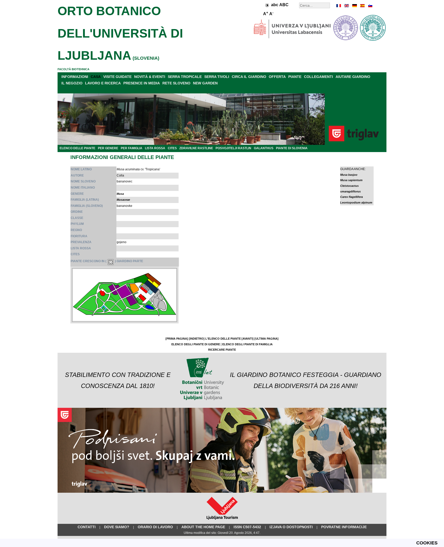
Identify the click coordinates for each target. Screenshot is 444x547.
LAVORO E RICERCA (103, 83)
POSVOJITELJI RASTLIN (233, 148)
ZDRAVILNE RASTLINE (196, 148)
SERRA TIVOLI (216, 77)
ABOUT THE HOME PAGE (203, 527)
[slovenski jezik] (369, 5)
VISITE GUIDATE (117, 77)
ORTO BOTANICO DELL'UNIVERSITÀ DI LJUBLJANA (120, 33)
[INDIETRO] (197, 338)
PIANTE (294, 77)
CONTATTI (87, 527)
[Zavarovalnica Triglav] (222, 491)
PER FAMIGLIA (131, 148)
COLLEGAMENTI (318, 77)
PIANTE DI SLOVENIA (292, 148)
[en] (346, 5)
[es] (362, 5)
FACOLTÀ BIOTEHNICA (73, 69)
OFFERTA (277, 77)
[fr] (338, 5)
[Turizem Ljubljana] (222, 520)
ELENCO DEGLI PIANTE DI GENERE (195, 344)
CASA (96, 77)
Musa (120, 193)
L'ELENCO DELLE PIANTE (223, 338)
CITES (172, 148)
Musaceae (123, 199)
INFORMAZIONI (74, 77)
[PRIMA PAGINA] (176, 338)
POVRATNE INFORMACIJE (344, 527)
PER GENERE (108, 148)
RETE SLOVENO (176, 83)
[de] (354, 5)
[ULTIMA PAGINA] (266, 338)
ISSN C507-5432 (247, 527)
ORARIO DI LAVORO (155, 527)
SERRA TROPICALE (185, 77)
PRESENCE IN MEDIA (141, 83)
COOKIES (427, 542)
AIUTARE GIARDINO (353, 77)
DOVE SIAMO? (116, 527)
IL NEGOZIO (71, 83)
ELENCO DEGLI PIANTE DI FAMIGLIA (247, 344)
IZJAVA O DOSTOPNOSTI (291, 527)
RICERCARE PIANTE (222, 349)
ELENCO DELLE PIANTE (77, 148)
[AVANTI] (248, 338)
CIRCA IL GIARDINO (249, 77)
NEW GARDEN (205, 83)
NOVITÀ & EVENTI (149, 77)
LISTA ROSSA (155, 148)
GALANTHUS (263, 148)
